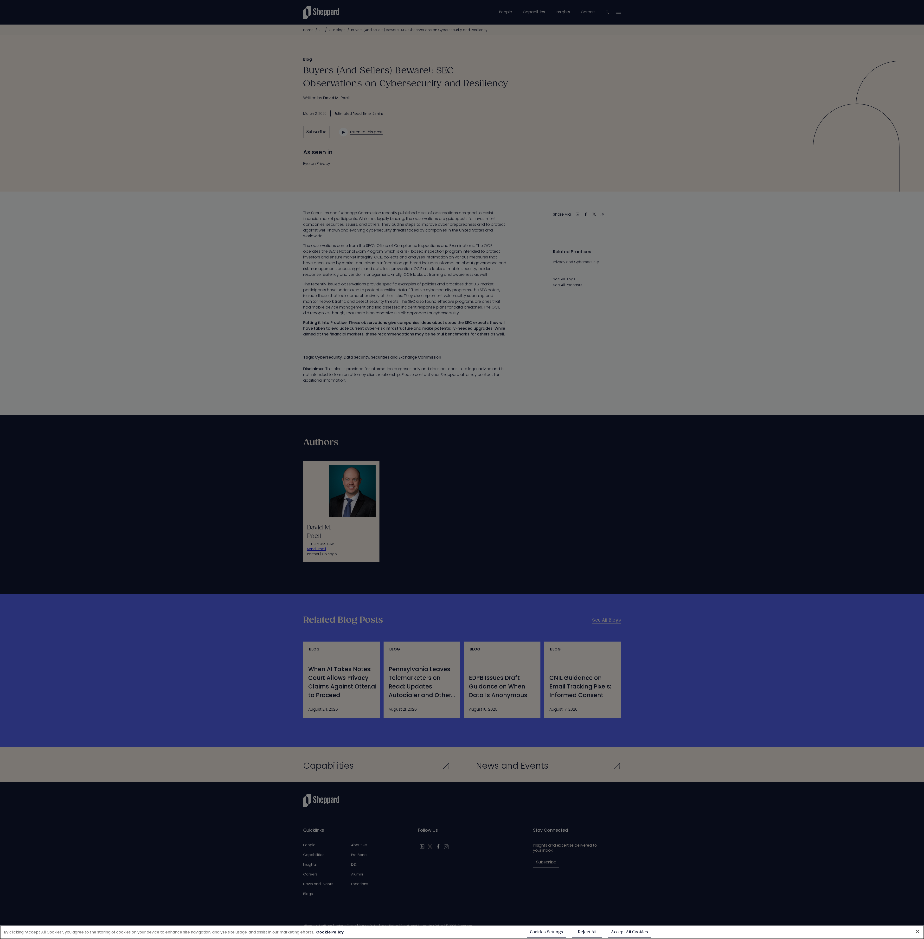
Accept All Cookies (629, 932)
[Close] (917, 931)
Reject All (587, 932)
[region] (462, 932)
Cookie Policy (330, 932)
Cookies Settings (546, 932)
